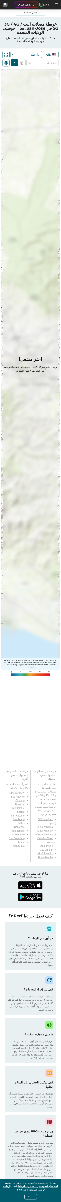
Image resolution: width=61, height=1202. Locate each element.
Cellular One (46, 845)
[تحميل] (30, 885)
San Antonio (18, 815)
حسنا (30, 1196)
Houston (20, 804)
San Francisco (17, 838)
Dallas (21, 823)
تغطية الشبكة (21, 62)
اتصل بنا (30, 1103)
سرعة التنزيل (14, 62)
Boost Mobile (45, 857)
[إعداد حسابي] (5, 5)
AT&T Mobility (45, 830)
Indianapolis (18, 830)
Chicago (20, 800)
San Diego (19, 819)
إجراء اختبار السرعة (26, 4)
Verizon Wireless (44, 834)
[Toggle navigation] (56, 5)
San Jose (19, 826)
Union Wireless (44, 826)
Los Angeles (18, 796)
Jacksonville (18, 834)
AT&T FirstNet (45, 853)
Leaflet (6, 660)
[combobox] (51, 54)
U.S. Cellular (46, 849)
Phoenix (20, 811)
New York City (17, 792)
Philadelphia (18, 808)
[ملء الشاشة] (6, 54)
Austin (21, 842)
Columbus (19, 845)
